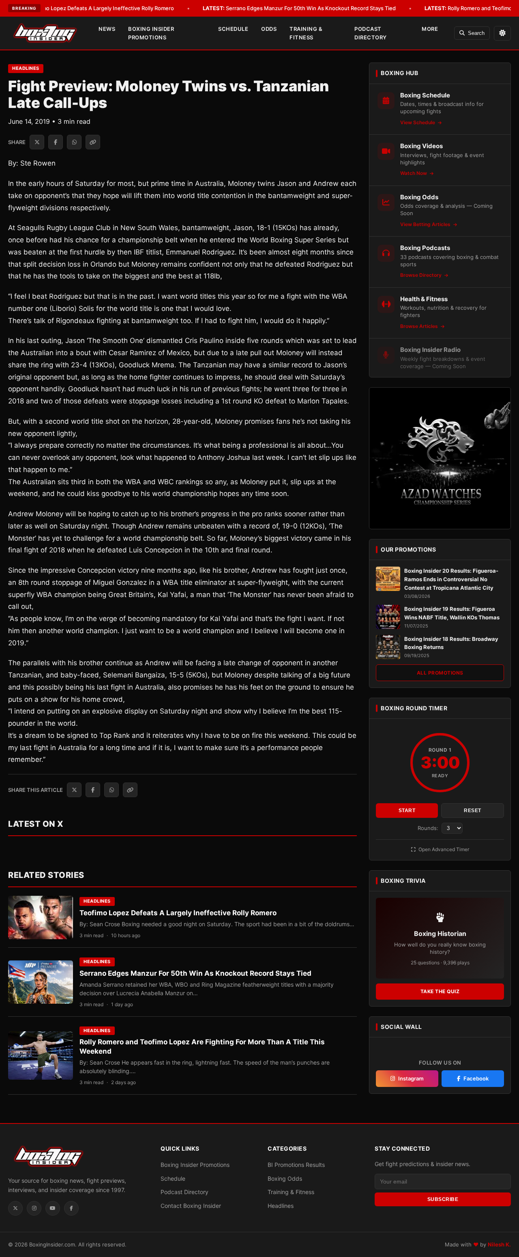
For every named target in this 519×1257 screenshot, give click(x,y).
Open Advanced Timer (443, 849)
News (107, 29)
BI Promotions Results (296, 1164)
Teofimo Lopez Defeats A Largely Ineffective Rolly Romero (90, 8)
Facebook (476, 1078)
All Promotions (440, 673)
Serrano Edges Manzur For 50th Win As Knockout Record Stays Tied (299, 8)
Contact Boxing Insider (191, 1205)
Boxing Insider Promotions (151, 33)
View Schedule (418, 122)
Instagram (411, 1078)
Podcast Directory (370, 33)
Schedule (233, 29)
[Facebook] (71, 1208)
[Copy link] (93, 142)
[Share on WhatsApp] (74, 142)
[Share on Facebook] (55, 142)
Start (407, 810)
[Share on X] (37, 142)
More (430, 29)
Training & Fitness (306, 33)
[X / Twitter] (15, 1208)
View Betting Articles (426, 224)
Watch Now (414, 173)
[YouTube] (52, 1208)
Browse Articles (419, 326)
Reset (472, 810)
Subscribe (443, 1199)
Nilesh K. (499, 1244)
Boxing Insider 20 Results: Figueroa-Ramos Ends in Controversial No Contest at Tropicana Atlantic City (451, 579)
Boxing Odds (285, 1178)
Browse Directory (421, 275)
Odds (269, 29)
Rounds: (429, 828)
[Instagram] (34, 1208)
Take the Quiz (440, 991)
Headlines (25, 68)
